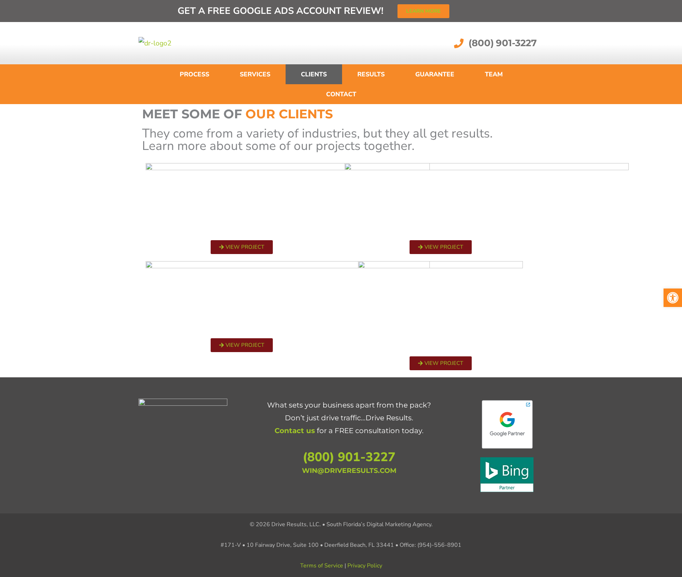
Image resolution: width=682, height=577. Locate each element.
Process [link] (194, 74)
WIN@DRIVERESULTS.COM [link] (349, 470)
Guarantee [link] (434, 74)
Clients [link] (314, 74)
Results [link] (371, 74)
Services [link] (255, 74)
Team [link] (494, 74)
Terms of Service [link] (321, 566)
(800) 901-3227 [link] (349, 456)
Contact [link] (341, 94)
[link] (673, 297)
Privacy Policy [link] (364, 566)
